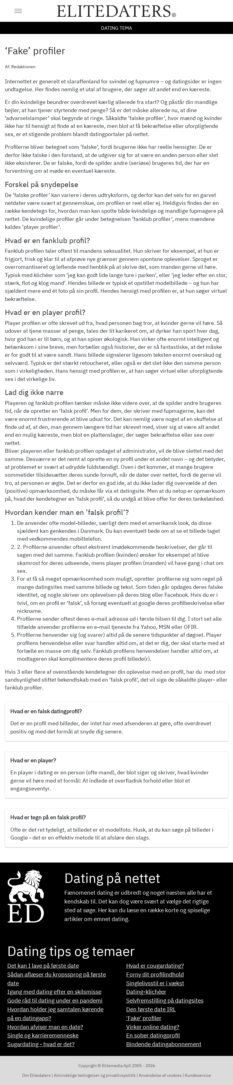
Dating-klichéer (146, 991)
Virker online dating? (152, 1026)
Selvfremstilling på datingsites (165, 1000)
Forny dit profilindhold (155, 974)
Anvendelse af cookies (161, 1075)
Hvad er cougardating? (155, 965)
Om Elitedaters (37, 1075)
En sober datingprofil (153, 1035)
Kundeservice (198, 1075)
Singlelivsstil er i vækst (155, 983)
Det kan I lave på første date (43, 965)
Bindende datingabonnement (163, 1044)
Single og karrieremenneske (43, 1035)
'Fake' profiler (143, 1018)
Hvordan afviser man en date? (45, 1026)
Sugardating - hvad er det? (41, 1044)
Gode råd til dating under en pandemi (55, 1000)
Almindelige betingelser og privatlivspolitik (95, 1075)
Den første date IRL (151, 1009)
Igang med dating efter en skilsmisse (54, 991)
